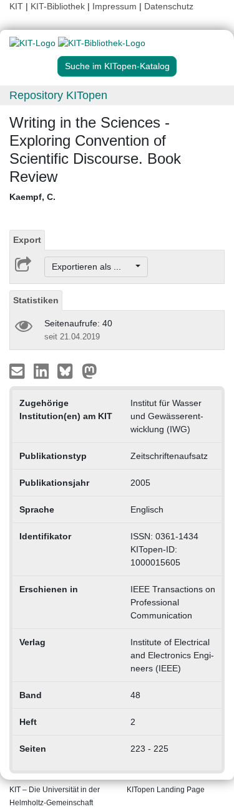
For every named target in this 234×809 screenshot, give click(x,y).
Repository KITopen (58, 95)
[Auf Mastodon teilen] (89, 371)
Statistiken (36, 300)
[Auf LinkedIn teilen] (42, 371)
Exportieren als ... (93, 267)
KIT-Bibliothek (59, 6)
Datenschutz (168, 6)
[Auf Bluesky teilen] (68, 371)
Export (27, 240)
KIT (16, 6)
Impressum (114, 6)
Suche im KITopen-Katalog (117, 66)
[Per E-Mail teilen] (18, 371)
